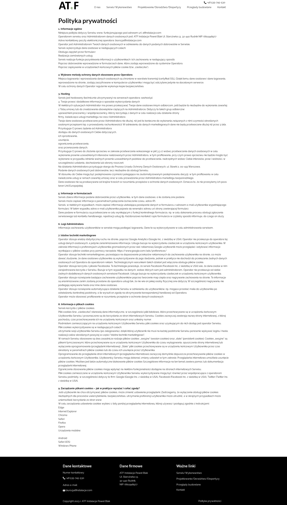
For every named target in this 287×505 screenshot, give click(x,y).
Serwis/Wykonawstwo (119, 7)
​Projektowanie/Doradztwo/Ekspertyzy (159, 7)
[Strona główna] (68, 6)
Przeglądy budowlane (188, 484)
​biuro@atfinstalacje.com (78, 490)
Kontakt (221, 7)
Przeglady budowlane (199, 7)
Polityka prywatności (209, 501)
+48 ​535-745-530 (215, 2)
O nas (97, 7)
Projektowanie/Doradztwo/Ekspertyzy (198, 478)
